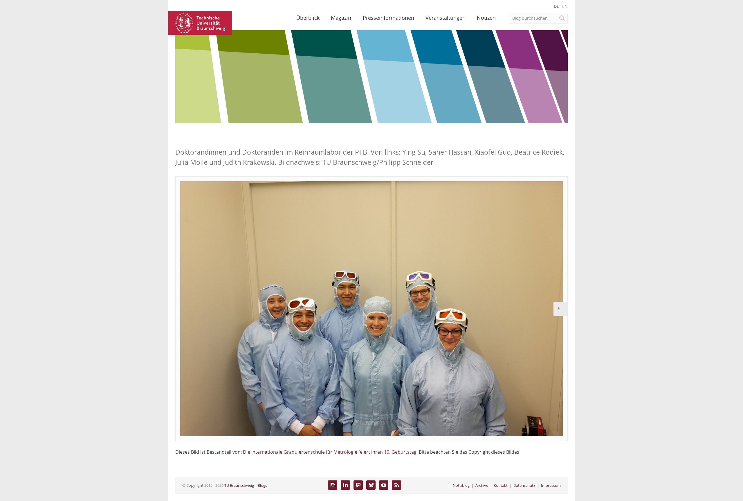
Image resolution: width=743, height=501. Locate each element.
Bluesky (371, 485)
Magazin (341, 17)
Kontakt (501, 485)
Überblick (308, 17)
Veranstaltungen (445, 17)
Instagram (332, 485)
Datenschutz (524, 485)
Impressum (551, 485)
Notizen (486, 17)
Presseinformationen (388, 17)
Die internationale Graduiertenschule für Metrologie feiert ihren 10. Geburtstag (329, 452)
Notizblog (461, 485)
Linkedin (345, 485)
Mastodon (358, 485)
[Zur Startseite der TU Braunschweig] (200, 22)
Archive (481, 485)
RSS (396, 485)
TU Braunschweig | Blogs (245, 485)
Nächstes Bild (560, 309)
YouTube (383, 485)
